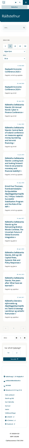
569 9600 (8, 385)
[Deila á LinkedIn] (24, 338)
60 (20, 46)
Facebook (10, 424)
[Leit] (20, 2)
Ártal (4, 55)
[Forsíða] (4, 2)
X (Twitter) (10, 420)
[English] (15, 2)
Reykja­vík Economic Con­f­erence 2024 (13, 88)
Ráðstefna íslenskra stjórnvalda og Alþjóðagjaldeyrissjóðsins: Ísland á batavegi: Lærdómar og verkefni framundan (14, 307)
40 (15, 46)
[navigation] (26, 2)
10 (10, 46)
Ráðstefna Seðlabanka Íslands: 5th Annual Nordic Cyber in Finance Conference (14, 108)
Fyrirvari (7, 406)
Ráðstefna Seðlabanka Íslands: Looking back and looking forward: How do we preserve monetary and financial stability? (14, 164)
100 (25, 46)
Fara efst (13, 359)
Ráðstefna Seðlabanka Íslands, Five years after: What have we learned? (14, 282)
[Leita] (24, 28)
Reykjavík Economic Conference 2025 (13, 70)
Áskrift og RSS (9, 398)
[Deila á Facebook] (16, 338)
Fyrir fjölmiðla (9, 402)
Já (16, 353)
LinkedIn (9, 417)
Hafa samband (9, 395)
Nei (8, 353)
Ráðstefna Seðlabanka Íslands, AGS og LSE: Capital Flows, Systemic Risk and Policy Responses (14, 257)
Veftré (7, 409)
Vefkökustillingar (10, 413)
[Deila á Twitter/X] (20, 338)
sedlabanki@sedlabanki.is (13, 380)
